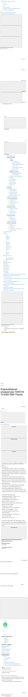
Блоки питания (13, 183)
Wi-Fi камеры (15, 161)
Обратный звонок (11, 1)
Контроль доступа (10, 214)
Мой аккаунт (23, 80)
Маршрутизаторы (13, 199)
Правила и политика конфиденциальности (11, 8)
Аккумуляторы (13, 182)
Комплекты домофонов (15, 195)
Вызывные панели (13, 192)
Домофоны (9, 186)
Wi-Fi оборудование (14, 202)
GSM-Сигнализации (13, 208)
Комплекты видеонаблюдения (16, 176)
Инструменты (12, 204)
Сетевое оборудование (12, 196)
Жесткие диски (13, 179)
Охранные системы (11, 205)
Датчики (11, 209)
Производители (6, 7)
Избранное (6, 641)
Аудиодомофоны (13, 189)
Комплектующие (13, 193)
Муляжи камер (15, 168)
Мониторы (12, 177)
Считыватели (12, 218)
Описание (14, 426)
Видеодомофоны (13, 190)
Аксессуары (12, 184)
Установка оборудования (8, 9)
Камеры (11, 158)
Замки (11, 217)
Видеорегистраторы (14, 170)
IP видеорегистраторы (16, 173)
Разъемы (11, 227)
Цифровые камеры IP (16, 163)
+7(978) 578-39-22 (4, 1)
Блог (4, 5)
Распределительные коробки (16, 228)
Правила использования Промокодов (12, 663)
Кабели (11, 224)
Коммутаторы (12, 201)
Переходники (12, 225)
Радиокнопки (12, 211)
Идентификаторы (13, 220)
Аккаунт (6, 638)
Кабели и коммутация (11, 221)
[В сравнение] (13, 338)
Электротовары (13, 230)
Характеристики (14, 439)
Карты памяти (12, 180)
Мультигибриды (15, 174)
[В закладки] (13, 350)
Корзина (23, 91)
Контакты (5, 4)
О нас (4, 2)
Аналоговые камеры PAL (17, 167)
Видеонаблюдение (11, 155)
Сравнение (6, 639)
